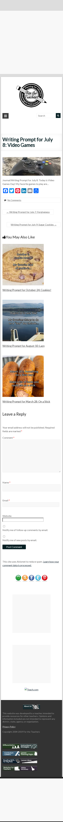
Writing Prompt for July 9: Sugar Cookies (34, 224)
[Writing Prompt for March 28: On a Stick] (23, 356)
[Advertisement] (31, 42)
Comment (8, 437)
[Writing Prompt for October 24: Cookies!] (23, 245)
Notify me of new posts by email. (19, 540)
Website (6, 515)
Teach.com (32, 689)
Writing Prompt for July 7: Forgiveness (28, 211)
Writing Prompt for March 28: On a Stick (26, 401)
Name (6, 482)
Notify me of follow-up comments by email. (25, 530)
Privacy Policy (8, 726)
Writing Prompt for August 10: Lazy (23, 345)
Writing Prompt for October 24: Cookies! (26, 290)
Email (6, 500)
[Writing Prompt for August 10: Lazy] (23, 301)
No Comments (14, 200)
